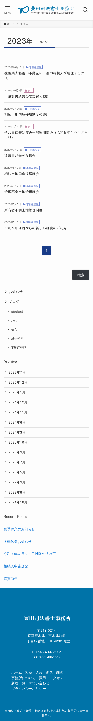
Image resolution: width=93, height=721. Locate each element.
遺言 (14, 329)
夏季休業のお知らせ (19, 529)
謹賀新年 (11, 578)
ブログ (14, 301)
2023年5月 (17, 472)
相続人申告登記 (16, 566)
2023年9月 (17, 452)
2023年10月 (18, 442)
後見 (49, 672)
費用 (42, 677)
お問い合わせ (39, 683)
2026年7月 (17, 372)
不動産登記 (18, 347)
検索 (80, 275)
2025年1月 (17, 392)
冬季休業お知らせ (17, 541)
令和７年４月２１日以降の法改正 (30, 553)
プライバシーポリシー (28, 688)
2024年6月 (17, 422)
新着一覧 (18, 683)
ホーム (16, 672)
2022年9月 (17, 482)
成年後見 (17, 338)
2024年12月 (18, 402)
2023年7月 (17, 462)
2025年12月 (18, 382)
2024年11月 (18, 412)
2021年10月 (18, 502)
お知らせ (16, 291)
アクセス (56, 677)
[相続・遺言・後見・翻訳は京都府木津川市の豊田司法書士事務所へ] (46, 10)
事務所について (23, 677)
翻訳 (59, 672)
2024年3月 (17, 432)
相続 (14, 320)
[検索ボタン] (85, 10)
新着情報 (17, 311)
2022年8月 (17, 492)
